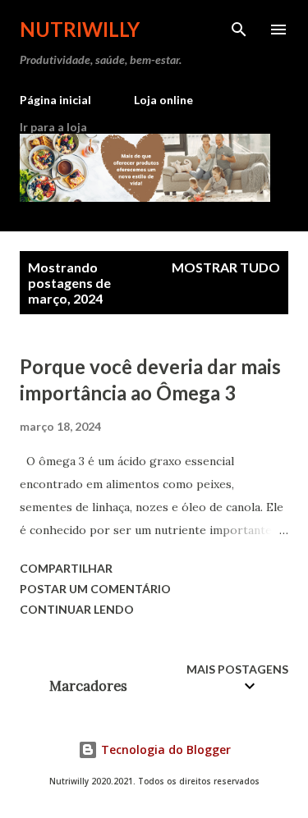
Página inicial (55, 100)
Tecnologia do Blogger (164, 749)
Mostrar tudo (226, 267)
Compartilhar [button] (66, 568)
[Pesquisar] (239, 29)
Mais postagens (237, 669)
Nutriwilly (80, 29)
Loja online (163, 100)
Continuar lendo (77, 609)
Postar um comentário (95, 589)
